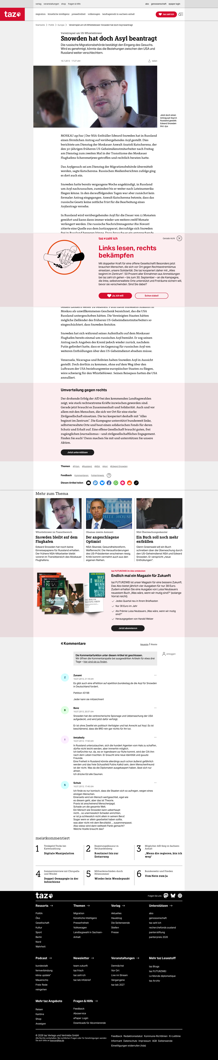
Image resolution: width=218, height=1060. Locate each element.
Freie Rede (41, 984)
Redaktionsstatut (133, 1036)
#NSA (97, 466)
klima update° (43, 975)
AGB (154, 1040)
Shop (38, 1018)
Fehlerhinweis (97, 475)
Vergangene (118, 980)
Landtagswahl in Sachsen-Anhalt (87, 935)
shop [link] (63, 4)
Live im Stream (119, 975)
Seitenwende (165, 1040)
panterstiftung (157, 932)
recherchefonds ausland (162, 927)
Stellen (115, 927)
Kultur (39, 927)
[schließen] (179, 238)
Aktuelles (116, 913)
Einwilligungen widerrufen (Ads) (128, 1045)
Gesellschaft (42, 922)
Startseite (40, 25)
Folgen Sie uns (154, 896)
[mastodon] (166, 897)
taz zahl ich (155, 922)
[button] (180, 14)
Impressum (145, 1040)
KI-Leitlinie (175, 1036)
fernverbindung (44, 970)
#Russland (87, 466)
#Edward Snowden (119, 466)
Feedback (78, 1008)
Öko (38, 918)
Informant (117, 1040)
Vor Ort (115, 970)
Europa (61, 25)
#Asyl (105, 466)
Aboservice (79, 1013)
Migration (78, 913)
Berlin (39, 937)
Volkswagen (80, 927)
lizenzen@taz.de (57, 1040)
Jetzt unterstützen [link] (77, 452)
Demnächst (117, 965)
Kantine (40, 1014)
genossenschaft (158, 918)
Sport (39, 932)
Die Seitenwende (120, 922)
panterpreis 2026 (158, 937)
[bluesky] (173, 897)
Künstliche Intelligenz (85, 918)
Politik (51, 25)
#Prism (76, 466)
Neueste (144, 644)
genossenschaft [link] (158, 4)
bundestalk (42, 965)
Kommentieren (81, 475)
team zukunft (80, 965)
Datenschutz (130, 1040)
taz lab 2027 (118, 984)
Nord (38, 941)
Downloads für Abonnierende (89, 1023)
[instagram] (180, 897)
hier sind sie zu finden (95, 661)
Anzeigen (41, 1023)
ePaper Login (80, 1018)
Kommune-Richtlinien (156, 1036)
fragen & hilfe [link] (74, 4)
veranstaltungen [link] (51, 4)
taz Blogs (154, 966)
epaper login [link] (174, 4)
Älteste (154, 644)
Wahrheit (41, 946)
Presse (115, 932)
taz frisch (78, 970)
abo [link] (147, 4)
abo (151, 913)
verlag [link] (38, 4)
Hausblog (116, 918)
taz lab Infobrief (82, 980)
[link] (41, 14)
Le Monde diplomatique (162, 976)
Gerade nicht (169, 238)
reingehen (41, 989)
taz (44, 895)
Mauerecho (42, 980)
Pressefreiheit (81, 922)
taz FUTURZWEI (157, 971)
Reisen (39, 1009)
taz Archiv (154, 980)
